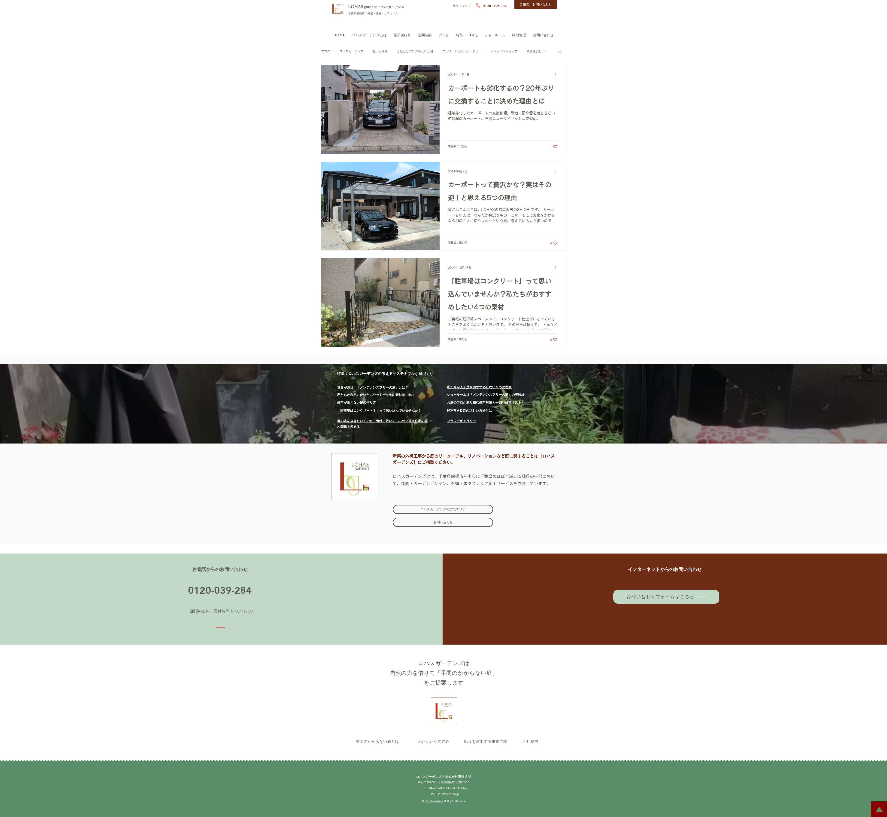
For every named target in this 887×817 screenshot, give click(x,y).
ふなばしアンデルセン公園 (415, 51)
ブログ (325, 51)
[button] (560, 51)
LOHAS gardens (363, 7)
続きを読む (534, 51)
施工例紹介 (380, 51)
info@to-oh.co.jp (448, 794)
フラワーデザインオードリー (461, 51)
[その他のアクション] (556, 74)
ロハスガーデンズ (391, 7)
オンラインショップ (503, 51)
